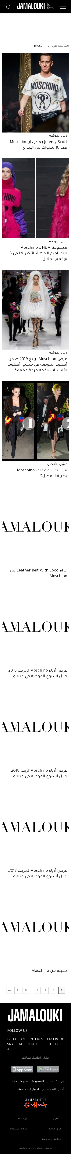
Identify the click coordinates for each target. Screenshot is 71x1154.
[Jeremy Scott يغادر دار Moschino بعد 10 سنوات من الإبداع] (35, 93)
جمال (50, 1081)
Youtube (35, 1044)
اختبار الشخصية (28, 1089)
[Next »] (9, 990)
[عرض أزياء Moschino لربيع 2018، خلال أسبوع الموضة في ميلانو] (35, 727)
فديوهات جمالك (19, 1081)
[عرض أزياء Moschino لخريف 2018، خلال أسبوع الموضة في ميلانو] (35, 627)
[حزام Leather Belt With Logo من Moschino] (35, 527)
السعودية (37, 1081)
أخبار (61, 1089)
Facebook (55, 1039)
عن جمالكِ (22, 1119)
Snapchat (15, 1044)
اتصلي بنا (56, 1119)
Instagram (16, 1039)
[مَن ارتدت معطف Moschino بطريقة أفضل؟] (35, 421)
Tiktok (52, 1044)
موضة (60, 1081)
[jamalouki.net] (35, 6)
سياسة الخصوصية (51, 1139)
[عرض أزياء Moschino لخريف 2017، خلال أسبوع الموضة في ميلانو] (35, 827)
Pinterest (36, 1039)
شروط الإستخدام (18, 1129)
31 (18, 990)
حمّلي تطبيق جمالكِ (35, 1058)
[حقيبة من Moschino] (35, 927)
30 (26, 990)
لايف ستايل (49, 1089)
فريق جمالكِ (54, 1129)
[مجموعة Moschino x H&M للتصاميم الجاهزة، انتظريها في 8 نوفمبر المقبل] (35, 198)
